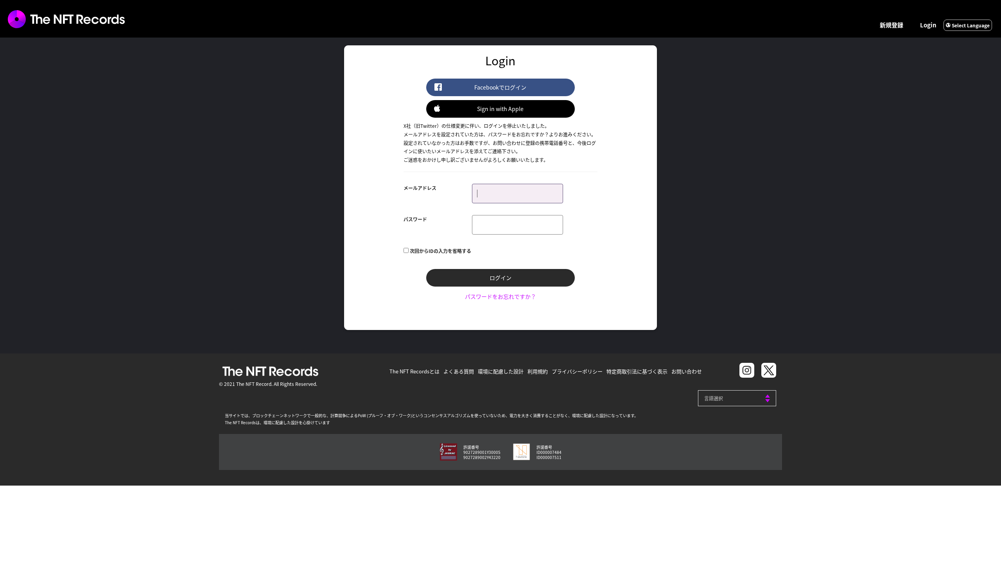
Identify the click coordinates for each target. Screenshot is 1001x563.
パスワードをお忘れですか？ (500, 296)
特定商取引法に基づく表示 (636, 371)
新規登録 (891, 25)
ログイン (500, 278)
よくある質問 (458, 371)
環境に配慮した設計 (501, 371)
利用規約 (537, 371)
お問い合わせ (686, 371)
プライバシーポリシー (577, 371)
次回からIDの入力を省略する (440, 250)
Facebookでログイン (500, 87)
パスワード (415, 219)
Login (928, 25)
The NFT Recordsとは (414, 371)
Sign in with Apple (500, 109)
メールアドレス (420, 188)
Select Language (970, 25)
